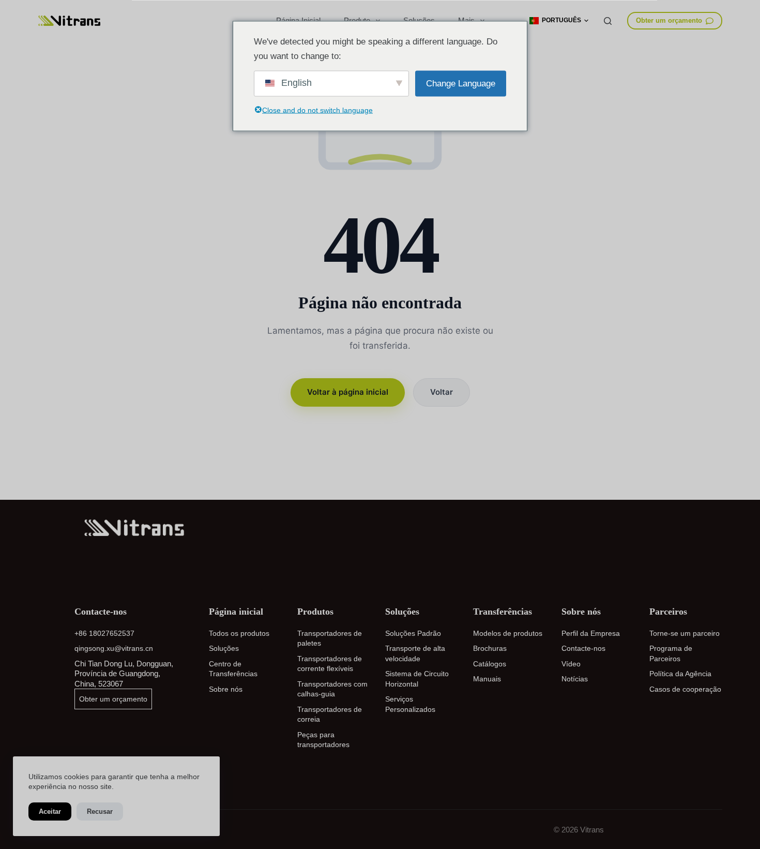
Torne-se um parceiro (684, 633)
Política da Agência (680, 673)
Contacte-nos (583, 648)
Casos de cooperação (685, 689)
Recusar (100, 811)
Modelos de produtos (507, 633)
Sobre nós (225, 689)
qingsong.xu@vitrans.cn (113, 648)
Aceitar (50, 811)
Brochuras (490, 648)
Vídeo (571, 664)
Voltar (441, 392)
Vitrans (592, 829)
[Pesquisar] (608, 21)
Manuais (487, 679)
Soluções (224, 648)
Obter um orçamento (669, 20)
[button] (558, 21)
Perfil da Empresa (590, 633)
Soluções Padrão (413, 633)
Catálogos (489, 664)
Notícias (574, 679)
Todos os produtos (239, 633)
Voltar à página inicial (347, 392)
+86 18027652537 (104, 633)
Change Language (460, 83)
